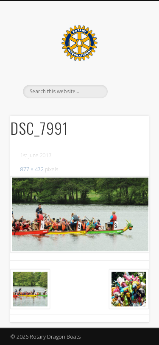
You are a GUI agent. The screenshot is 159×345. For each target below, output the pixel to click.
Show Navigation (128, 76)
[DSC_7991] (79, 214)
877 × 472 (32, 169)
